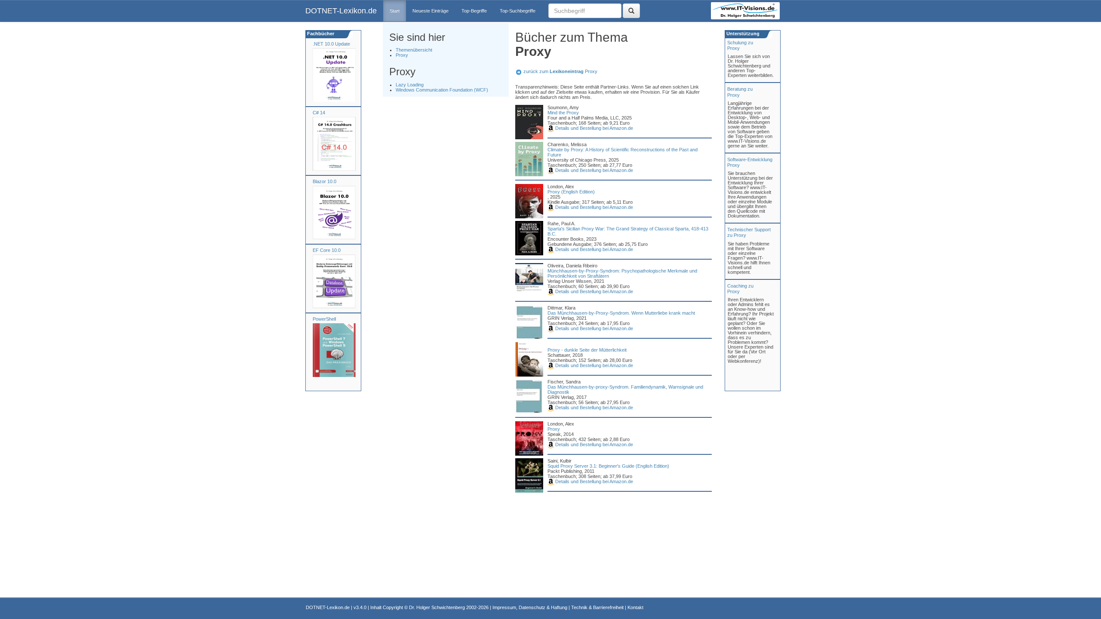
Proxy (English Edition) (571, 191)
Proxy (402, 55)
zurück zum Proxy (560, 71)
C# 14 (319, 112)
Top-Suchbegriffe (517, 10)
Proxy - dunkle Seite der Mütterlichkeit (587, 349)
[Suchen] (631, 10)
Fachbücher (320, 33)
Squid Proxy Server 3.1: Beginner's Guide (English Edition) (608, 466)
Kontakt (635, 607)
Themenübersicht (414, 49)
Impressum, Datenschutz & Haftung (529, 607)
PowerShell (324, 319)
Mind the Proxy (563, 112)
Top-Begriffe (474, 10)
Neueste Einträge (430, 10)
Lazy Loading (410, 84)
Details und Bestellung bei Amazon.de (593, 128)
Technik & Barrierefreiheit (597, 607)
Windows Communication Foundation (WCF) (442, 89)
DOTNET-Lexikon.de (341, 10)
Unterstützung (742, 33)
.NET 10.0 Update (331, 43)
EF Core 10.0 (327, 250)
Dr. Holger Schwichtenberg (437, 607)
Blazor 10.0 (324, 181)
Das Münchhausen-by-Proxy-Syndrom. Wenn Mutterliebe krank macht (621, 313)
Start (395, 10)
